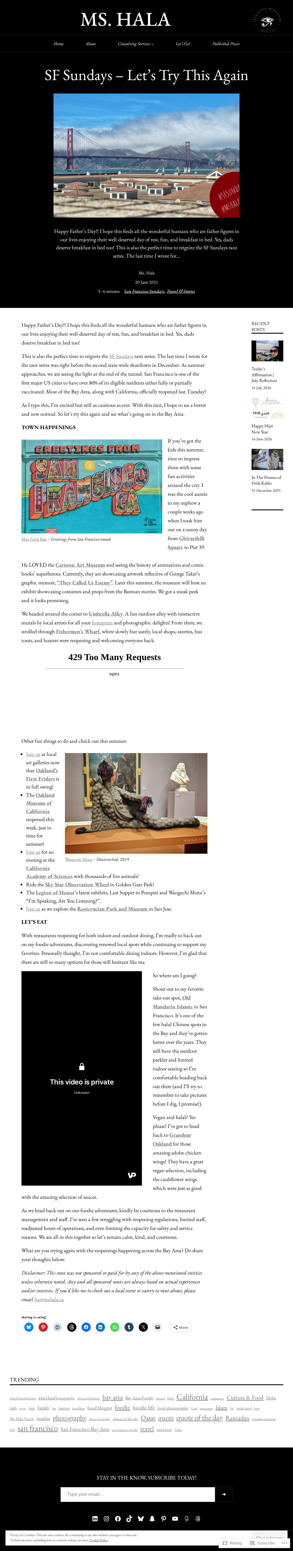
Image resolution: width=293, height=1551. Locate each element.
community (217, 1398)
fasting (64, 1408)
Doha (271, 1398)
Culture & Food (245, 1397)
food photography (173, 1408)
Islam (221, 1407)
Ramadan (237, 1417)
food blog (78, 1408)
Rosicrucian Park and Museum (113, 908)
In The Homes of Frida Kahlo (266, 480)
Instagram (102, 622)
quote (166, 1417)
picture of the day (125, 1418)
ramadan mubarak (264, 1419)
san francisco (37, 1427)
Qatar (148, 1417)
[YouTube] (175, 1518)
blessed (160, 1398)
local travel (244, 1408)
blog (170, 1398)
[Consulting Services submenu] (152, 44)
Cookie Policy (99, 1540)
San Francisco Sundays (144, 291)
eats (13, 1408)
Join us (33, 754)
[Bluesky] (140, 1518)
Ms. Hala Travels (22, 1418)
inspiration (206, 1408)
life (232, 1408)
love (257, 1408)
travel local (164, 1429)
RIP (12, 1430)
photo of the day (99, 1419)
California (192, 1396)
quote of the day (199, 1417)
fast (54, 1408)
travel (147, 1428)
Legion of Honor (55, 892)
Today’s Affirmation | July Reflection (264, 374)
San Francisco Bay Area (85, 1429)
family (43, 1408)
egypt (22, 1408)
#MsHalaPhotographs (57, 1398)
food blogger (99, 1408)
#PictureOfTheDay (88, 1398)
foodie (122, 1407)
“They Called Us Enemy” (84, 582)
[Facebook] (117, 1518)
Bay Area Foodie (139, 1398)
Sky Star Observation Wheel (77, 884)
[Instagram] (106, 1518)
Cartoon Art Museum (80, 564)
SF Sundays (121, 356)
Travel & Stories (181, 291)
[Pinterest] (163, 1518)
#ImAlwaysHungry (23, 1398)
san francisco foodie (125, 1430)
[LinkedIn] (95, 1518)
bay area (112, 1397)
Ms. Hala (147, 273)
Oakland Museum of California (40, 803)
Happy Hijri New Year (262, 429)
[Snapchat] (152, 1518)
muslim (43, 1418)
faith (32, 1408)
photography (69, 1417)
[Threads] (198, 1518)
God (194, 1408)
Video (178, 1430)
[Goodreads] (186, 1518)
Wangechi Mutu (78, 859)
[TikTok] (129, 1518)
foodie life (144, 1407)
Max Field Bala (34, 539)
